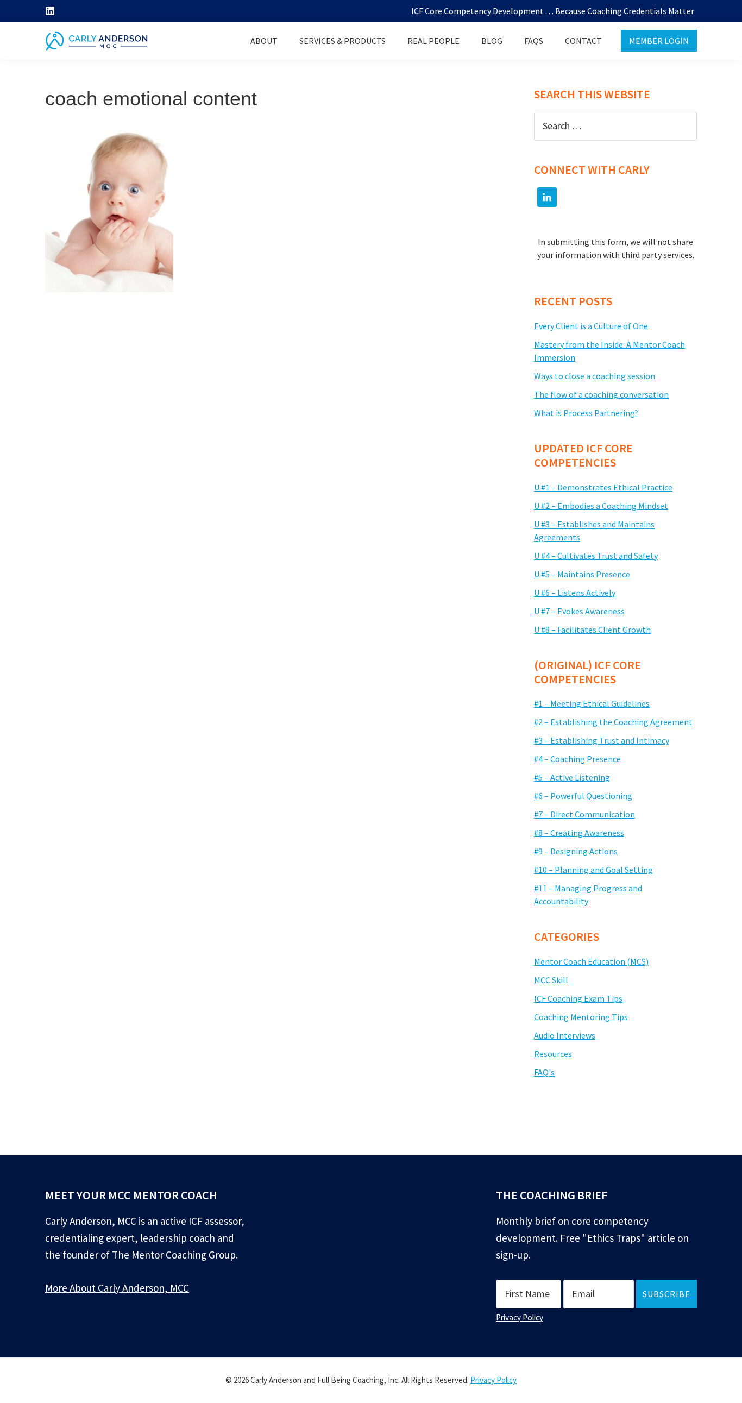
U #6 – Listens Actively (574, 592)
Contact (583, 40)
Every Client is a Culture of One (591, 325)
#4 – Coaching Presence (577, 758)
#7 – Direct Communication (584, 814)
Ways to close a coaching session (594, 375)
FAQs (533, 40)
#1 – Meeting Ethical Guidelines (592, 703)
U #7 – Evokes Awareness (579, 611)
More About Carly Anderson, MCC (117, 1287)
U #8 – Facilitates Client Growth (592, 629)
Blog (491, 40)
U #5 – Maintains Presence (582, 574)
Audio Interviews (564, 1035)
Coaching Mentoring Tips (581, 1016)
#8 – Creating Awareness (579, 832)
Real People (433, 40)
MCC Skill (551, 979)
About (264, 40)
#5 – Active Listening (572, 777)
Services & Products (342, 40)
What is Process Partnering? (586, 412)
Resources (553, 1053)
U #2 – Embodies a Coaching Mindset (601, 505)
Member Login (659, 40)
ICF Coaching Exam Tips (578, 998)
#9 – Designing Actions (576, 851)
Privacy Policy (519, 1317)
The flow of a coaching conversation (601, 394)
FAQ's (544, 1072)
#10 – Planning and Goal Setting (593, 869)
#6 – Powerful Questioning (583, 795)
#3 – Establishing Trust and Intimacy (601, 740)
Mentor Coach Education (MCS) (591, 961)
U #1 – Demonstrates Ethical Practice (603, 487)
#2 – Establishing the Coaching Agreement (613, 721)
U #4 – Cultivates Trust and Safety (596, 555)
